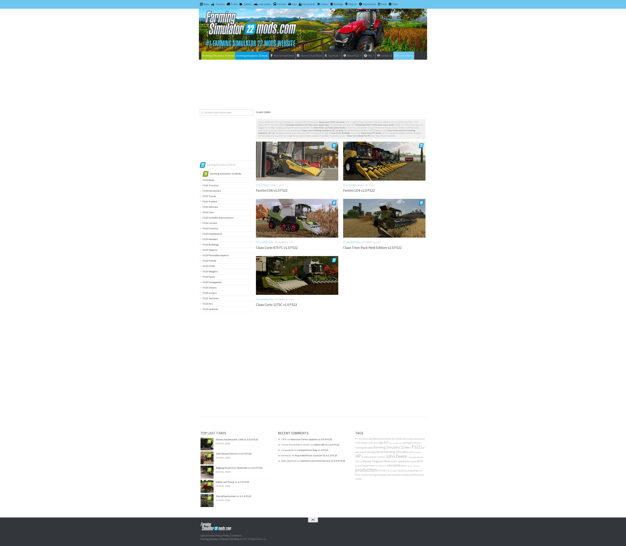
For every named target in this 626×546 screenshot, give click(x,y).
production (366, 470)
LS (361, 461)
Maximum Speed (395, 461)
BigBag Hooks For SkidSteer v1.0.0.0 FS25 (239, 467)
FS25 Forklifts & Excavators (218, 217)
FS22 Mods (234, 539)
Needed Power (368, 465)
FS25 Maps (208, 180)
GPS (411, 452)
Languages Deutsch (415, 457)
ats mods (396, 439)
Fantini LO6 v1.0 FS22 (272, 190)
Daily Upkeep (394, 443)
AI (368, 442)
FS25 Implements (212, 233)
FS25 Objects (210, 249)
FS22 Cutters (263, 185)
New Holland (379, 466)
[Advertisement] (313, 83)
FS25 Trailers (210, 201)
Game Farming (367, 452)
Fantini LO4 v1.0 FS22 (359, 190)
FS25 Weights (210, 271)
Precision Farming (412, 466)
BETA (376, 443)
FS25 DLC (208, 303)
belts (371, 443)
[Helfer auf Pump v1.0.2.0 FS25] (207, 486)
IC (362, 457)
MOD (420, 461)
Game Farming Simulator (392, 452)
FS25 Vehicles (210, 206)
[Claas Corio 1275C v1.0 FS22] (297, 275)
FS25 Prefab (209, 260)
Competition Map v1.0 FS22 (312, 450)
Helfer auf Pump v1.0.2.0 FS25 (232, 482)
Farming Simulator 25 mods (381, 474)
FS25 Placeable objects (216, 255)
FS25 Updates (210, 309)
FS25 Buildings (211, 244)
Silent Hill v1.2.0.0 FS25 (326, 444)
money (358, 465)
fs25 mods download (413, 438)
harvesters (417, 452)
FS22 (416, 447)
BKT (386, 442)
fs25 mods (402, 474)
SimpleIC (393, 471)
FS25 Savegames (212, 282)
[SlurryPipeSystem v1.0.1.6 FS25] (207, 500)
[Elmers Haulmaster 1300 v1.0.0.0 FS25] (207, 443)
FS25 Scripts (210, 293)
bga (381, 442)
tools (400, 470)
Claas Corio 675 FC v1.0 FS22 (277, 247)
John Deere (396, 456)
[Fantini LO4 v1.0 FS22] (384, 161)
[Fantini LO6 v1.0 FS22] (297, 161)
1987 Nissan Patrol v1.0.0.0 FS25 (234, 453)
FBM (407, 447)
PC (386, 466)
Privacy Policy (222, 535)
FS (410, 448)
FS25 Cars (208, 212)
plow (403, 465)
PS (379, 470)
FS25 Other (209, 266)
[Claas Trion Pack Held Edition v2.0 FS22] (384, 218)
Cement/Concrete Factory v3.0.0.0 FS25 (322, 460)
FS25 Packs (209, 276)
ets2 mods (385, 439)
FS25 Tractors (211, 185)
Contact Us (236, 535)
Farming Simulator (364, 447)
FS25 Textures (211, 298)
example (407, 442)
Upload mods (207, 535)
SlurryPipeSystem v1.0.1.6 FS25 (233, 496)
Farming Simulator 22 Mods (252, 55)
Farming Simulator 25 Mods (218, 55)
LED (357, 461)
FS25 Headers (210, 239)
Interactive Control (374, 457)
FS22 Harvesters (265, 242)
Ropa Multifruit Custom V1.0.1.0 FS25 (316, 455)
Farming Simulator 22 (389, 447)
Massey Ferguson (373, 461)
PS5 (383, 470)
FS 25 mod (360, 438)
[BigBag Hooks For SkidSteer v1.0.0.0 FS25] (207, 472)
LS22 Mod (372, 439)
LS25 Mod (413, 474)
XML (421, 471)
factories (416, 442)
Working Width (411, 470)
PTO (387, 471)
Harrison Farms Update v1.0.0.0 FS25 (311, 439)
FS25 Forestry (210, 228)
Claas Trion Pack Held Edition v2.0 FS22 (372, 247)
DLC (400, 443)
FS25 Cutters (210, 223)
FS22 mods (361, 474)
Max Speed (412, 461)
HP (358, 456)
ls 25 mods (360, 442)
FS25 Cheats (209, 287)
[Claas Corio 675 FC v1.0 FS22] (297, 218)
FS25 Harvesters (212, 190)
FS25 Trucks (209, 196)
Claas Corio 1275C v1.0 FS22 (276, 304)
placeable (394, 465)
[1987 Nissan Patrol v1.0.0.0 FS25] (207, 458)
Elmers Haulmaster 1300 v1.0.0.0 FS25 (237, 439)
